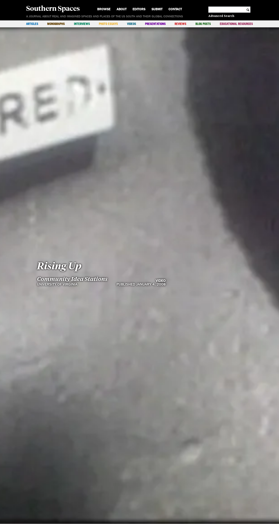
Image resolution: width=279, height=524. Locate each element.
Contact (175, 9)
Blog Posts (203, 24)
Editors (139, 9)
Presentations (155, 24)
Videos (131, 24)
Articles (32, 24)
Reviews (180, 24)
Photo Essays (108, 24)
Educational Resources (236, 24)
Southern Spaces (53, 7)
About (122, 9)
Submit (157, 9)
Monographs (56, 24)
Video (161, 281)
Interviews (82, 24)
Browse (103, 9)
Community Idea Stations (72, 278)
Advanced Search (221, 16)
